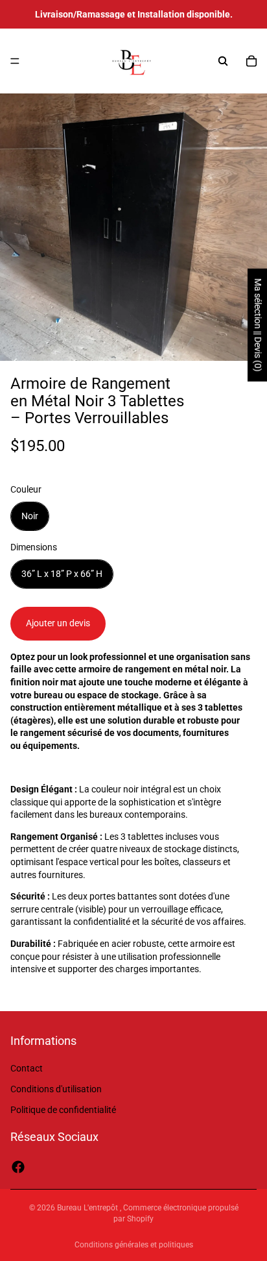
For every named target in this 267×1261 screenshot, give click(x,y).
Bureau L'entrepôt (88, 1207)
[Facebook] (18, 1167)
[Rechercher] (223, 61)
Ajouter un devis (58, 623)
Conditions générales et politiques (134, 1244)
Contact (26, 1069)
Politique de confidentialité (63, 1110)
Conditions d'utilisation (56, 1089)
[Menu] (15, 61)
